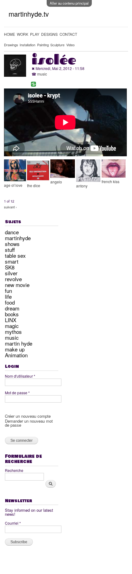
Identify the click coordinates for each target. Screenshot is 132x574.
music (42, 73)
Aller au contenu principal (69, 3)
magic (12, 326)
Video (70, 44)
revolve (13, 279)
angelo (56, 181)
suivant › (10, 206)
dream (12, 308)
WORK (22, 34)
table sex (15, 255)
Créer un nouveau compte (28, 416)
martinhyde (18, 238)
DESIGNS (49, 34)
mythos (13, 331)
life (8, 296)
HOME (9, 34)
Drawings (11, 44)
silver (11, 273)
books (12, 314)
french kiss (110, 181)
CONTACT (68, 34)
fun (8, 290)
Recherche (14, 470)
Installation (27, 44)
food (10, 302)
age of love (13, 185)
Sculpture (57, 44)
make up (15, 349)
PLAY (34, 34)
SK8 (9, 267)
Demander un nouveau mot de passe (29, 423)
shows (12, 244)
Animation (16, 355)
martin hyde (18, 343)
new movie (17, 285)
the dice (33, 185)
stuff (10, 249)
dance (12, 232)
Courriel (13, 523)
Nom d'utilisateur (20, 376)
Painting (43, 44)
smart (11, 261)
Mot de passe (17, 392)
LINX (10, 320)
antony (81, 185)
